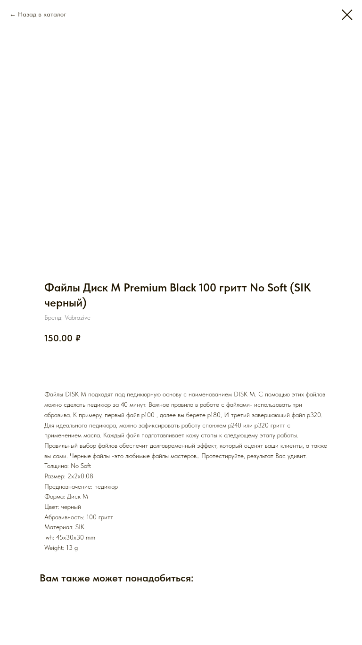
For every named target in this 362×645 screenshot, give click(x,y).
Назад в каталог (42, 14)
